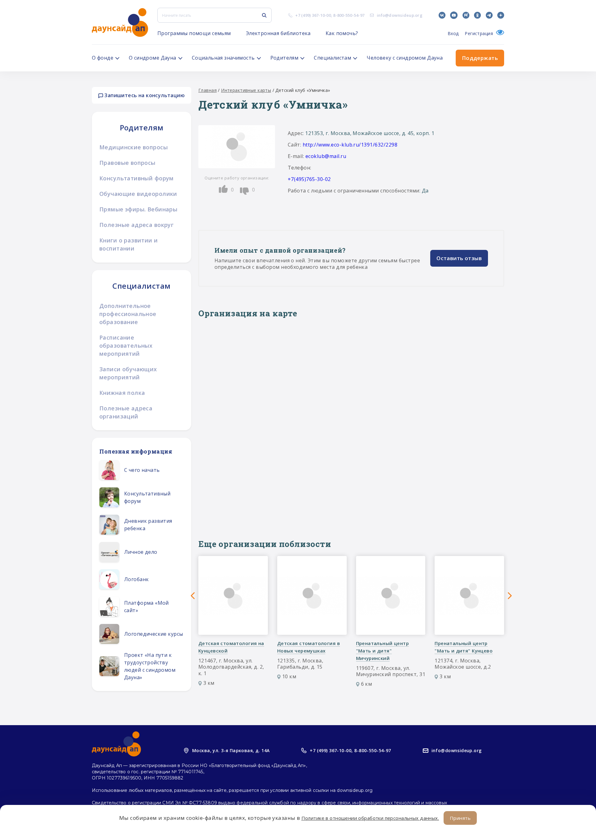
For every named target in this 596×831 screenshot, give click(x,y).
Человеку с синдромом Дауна (405, 57)
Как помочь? (342, 33)
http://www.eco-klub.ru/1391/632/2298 (350, 144)
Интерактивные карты (246, 90)
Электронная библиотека (278, 33)
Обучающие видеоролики (138, 193)
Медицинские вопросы (133, 147)
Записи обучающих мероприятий (128, 373)
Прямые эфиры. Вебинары (138, 209)
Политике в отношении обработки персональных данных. (370, 818)
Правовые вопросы (127, 162)
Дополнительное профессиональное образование (127, 314)
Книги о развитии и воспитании (128, 244)
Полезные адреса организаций (125, 412)
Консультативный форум (136, 178)
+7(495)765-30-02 (309, 179)
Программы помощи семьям (194, 33)
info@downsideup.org (399, 15)
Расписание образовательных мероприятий (125, 345)
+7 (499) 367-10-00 (313, 15)
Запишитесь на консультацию (144, 95)
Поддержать (480, 57)
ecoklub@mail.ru (325, 156)
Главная (207, 90)
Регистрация (479, 33)
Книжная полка (122, 392)
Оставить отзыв (459, 258)
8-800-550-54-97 (348, 15)
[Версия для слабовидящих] (498, 33)
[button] (193, 595)
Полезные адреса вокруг (136, 224)
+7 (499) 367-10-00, (331, 750)
